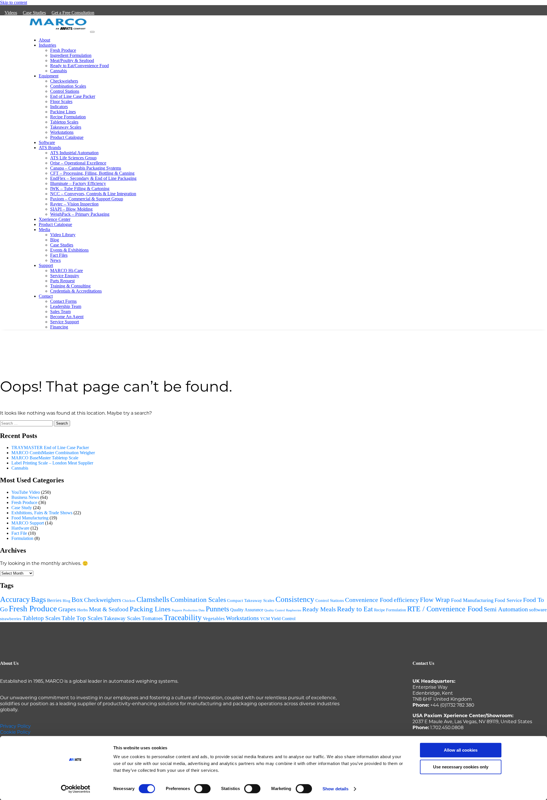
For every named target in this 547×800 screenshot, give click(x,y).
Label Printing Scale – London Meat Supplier (52, 462)
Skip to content (13, 2)
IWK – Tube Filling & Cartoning (79, 188)
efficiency (406, 600)
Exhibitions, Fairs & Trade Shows (41, 512)
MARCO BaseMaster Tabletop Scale (44, 457)
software (538, 609)
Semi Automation (506, 609)
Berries (54, 600)
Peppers (177, 610)
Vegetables (214, 618)
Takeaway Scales (65, 127)
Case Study (21, 507)
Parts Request (62, 280)
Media (44, 229)
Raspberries (293, 610)
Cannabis (58, 70)
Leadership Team (65, 306)
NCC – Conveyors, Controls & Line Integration (93, 193)
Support (46, 265)
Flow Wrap (435, 599)
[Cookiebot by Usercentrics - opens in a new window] (76, 789)
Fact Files (59, 255)
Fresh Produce (63, 50)
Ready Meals (319, 609)
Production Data (194, 610)
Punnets (217, 609)
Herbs (82, 610)
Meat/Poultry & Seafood (72, 60)
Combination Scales (68, 86)
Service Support (64, 321)
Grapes (67, 609)
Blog (54, 239)
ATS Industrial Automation (74, 152)
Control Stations (64, 91)
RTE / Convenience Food (445, 609)
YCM (265, 618)
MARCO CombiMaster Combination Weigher (53, 452)
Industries (47, 45)
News (55, 260)
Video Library (62, 234)
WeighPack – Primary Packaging (79, 214)
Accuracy (15, 599)
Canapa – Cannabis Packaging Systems (85, 168)
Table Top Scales (82, 618)
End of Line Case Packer (72, 96)
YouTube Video (25, 492)
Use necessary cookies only (460, 766)
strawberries (10, 618)
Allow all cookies (460, 750)
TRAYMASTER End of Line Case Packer (50, 447)
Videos (11, 12)
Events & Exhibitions (69, 250)
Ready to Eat (355, 609)
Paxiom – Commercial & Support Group (86, 198)
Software (47, 142)
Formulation (22, 538)
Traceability (183, 617)
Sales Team (60, 311)
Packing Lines (63, 111)
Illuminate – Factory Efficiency (78, 183)
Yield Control (283, 618)
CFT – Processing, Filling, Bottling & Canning (92, 173)
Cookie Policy (15, 732)
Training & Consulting (70, 285)
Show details (335, 788)
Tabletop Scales (64, 122)
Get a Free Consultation (73, 12)
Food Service (508, 600)
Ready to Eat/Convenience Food (79, 65)
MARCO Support (27, 523)
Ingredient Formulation (70, 55)
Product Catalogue (66, 137)
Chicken (128, 601)
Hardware (20, 528)
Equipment (48, 75)
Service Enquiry (64, 275)
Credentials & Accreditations (76, 291)
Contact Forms (63, 301)
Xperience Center (54, 219)
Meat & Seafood (108, 609)
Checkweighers (64, 81)
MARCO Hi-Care (66, 270)
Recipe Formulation (68, 116)
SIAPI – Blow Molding (71, 209)
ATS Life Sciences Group (73, 157)
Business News (25, 497)
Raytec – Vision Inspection (74, 203)
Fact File (19, 533)
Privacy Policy (15, 726)
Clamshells (152, 599)
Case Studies (34, 12)
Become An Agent (66, 316)
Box (77, 599)
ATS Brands (50, 147)
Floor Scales (61, 101)
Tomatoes (152, 618)
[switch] (202, 788)
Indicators (59, 106)
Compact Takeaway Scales (250, 600)
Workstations (62, 132)
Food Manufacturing (29, 517)
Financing (59, 326)
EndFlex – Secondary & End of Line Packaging (93, 178)
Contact (46, 296)
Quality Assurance (246, 609)
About (44, 40)
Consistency (294, 599)
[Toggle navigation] (92, 32)
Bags (38, 599)
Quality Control (274, 610)
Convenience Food (369, 599)
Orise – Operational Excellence (78, 163)
